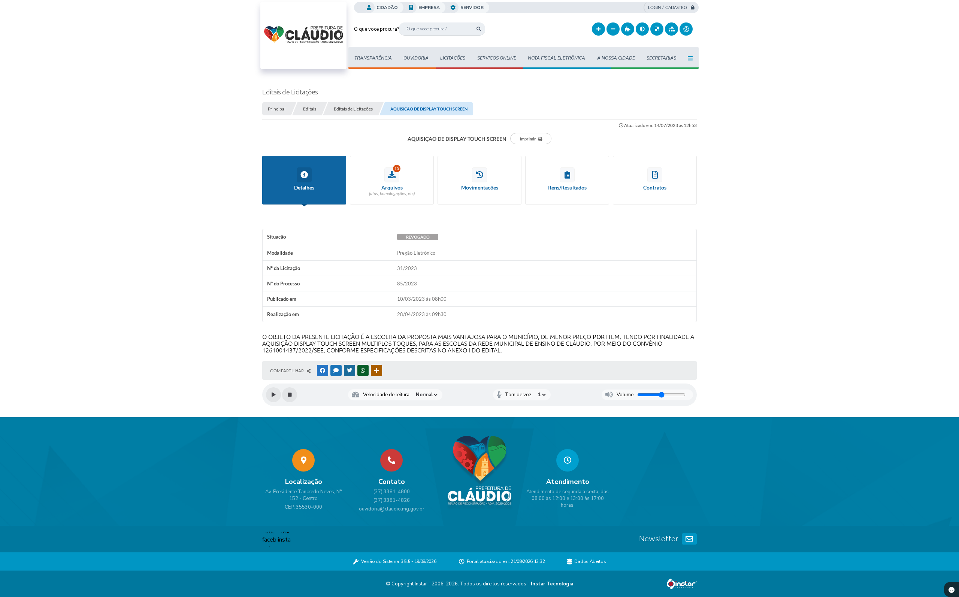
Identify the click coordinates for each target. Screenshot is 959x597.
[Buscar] (478, 29)
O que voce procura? (376, 29)
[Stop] (289, 394)
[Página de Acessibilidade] (686, 29)
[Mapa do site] (671, 29)
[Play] (273, 394)
